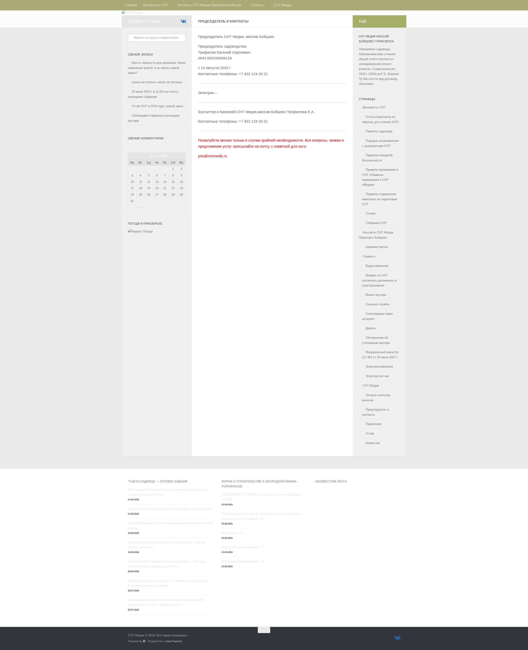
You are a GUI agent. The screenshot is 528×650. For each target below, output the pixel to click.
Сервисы (258, 5)
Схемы (371, 213)
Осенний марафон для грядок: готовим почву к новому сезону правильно (166, 544)
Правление (373, 424)
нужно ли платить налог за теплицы (157, 82)
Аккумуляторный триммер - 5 (242, 547)
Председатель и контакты (375, 412)
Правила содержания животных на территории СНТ (379, 199)
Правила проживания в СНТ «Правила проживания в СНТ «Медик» (380, 177)
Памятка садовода (379, 131)
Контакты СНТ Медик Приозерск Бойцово (209, 5)
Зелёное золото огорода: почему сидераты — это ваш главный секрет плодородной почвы (166, 564)
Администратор (377, 247)
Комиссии (373, 443)
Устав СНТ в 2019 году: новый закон (157, 106)
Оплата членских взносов (376, 397)
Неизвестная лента (331, 481)
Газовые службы (378, 304)
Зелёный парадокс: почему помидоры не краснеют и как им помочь (170, 525)
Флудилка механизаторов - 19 (243, 561)
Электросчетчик (377, 376)
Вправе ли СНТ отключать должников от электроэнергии (379, 280)
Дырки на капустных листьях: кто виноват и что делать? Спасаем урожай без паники (168, 583)
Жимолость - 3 (232, 533)
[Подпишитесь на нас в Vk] (183, 21)
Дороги (370, 328)
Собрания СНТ (376, 223)
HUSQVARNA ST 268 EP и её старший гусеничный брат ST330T (261, 497)
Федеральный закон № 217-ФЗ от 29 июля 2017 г (380, 354)
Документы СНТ (155, 5)
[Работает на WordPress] (144, 641)
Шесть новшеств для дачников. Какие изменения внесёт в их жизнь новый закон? (157, 68)
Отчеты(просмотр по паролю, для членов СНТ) (380, 119)
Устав (370, 433)
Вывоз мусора (376, 294)
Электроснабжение (379, 366)
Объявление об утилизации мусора (376, 340)
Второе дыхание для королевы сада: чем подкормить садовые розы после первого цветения (166, 602)
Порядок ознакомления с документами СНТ (380, 143)
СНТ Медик (282, 5)
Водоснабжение (377, 266)
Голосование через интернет (377, 316)
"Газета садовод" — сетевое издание (158, 481)
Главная (131, 5)
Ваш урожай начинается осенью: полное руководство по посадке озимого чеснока (168, 492)
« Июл (140, 207)
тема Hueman (173, 641)
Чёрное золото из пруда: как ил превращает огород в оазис (170, 508)
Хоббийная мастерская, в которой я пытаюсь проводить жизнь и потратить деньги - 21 (261, 516)
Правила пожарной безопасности (377, 157)
